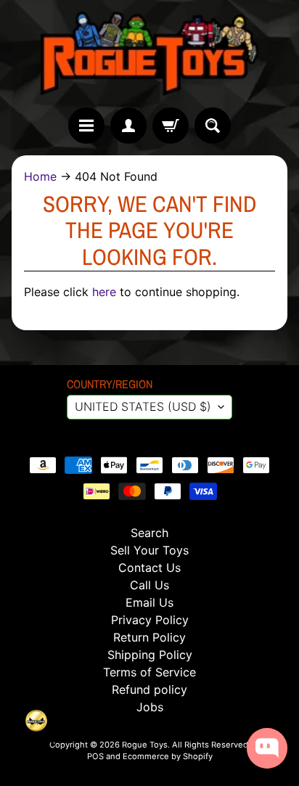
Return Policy (149, 637)
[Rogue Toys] (149, 54)
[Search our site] (212, 125)
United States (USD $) (143, 406)
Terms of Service (149, 672)
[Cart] (170, 125)
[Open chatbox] (267, 748)
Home (40, 176)
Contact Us (149, 567)
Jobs (149, 707)
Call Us (149, 585)
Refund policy (149, 689)
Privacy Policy (150, 620)
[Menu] (86, 125)
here (104, 291)
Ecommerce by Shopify (168, 756)
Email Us (149, 602)
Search (149, 532)
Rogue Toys (145, 745)
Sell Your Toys (149, 550)
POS (95, 756)
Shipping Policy (149, 654)
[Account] (128, 125)
